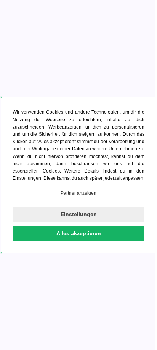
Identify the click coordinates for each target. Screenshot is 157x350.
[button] (78, 193)
